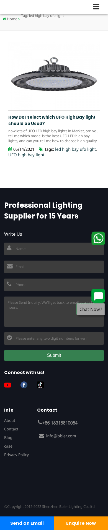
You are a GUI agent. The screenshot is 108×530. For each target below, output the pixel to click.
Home (11, 18)
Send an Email (27, 523)
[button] (98, 7)
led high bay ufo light (75, 149)
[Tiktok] (42, 384)
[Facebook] (26, 384)
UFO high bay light (26, 154)
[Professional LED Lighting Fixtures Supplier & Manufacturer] (22, 7)
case (8, 446)
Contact (11, 429)
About (9, 420)
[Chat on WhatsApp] (98, 238)
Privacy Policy (16, 454)
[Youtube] (9, 384)
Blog (8, 437)
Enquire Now (81, 523)
